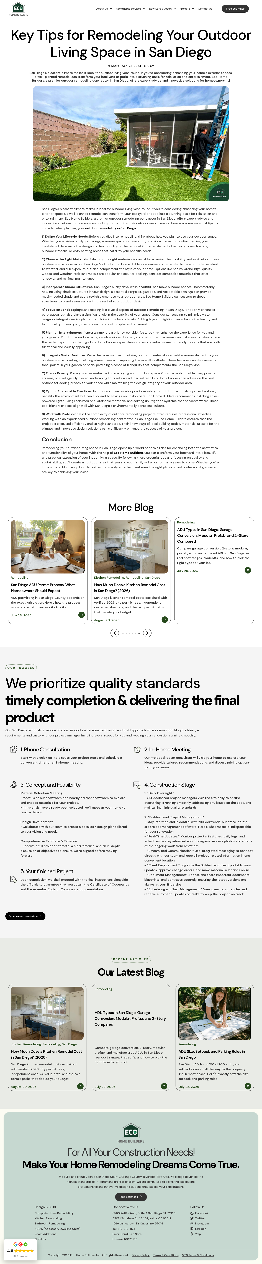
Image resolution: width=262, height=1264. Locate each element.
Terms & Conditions (165, 1255)
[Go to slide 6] (139, 633)
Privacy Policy (141, 1255)
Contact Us (205, 9)
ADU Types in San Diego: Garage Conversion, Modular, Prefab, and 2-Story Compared (212, 535)
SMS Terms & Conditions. (198, 1255)
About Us (102, 9)
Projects (185, 9)
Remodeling (20, 577)
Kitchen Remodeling (109, 577)
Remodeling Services (128, 9)
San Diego (152, 577)
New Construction (160, 9)
